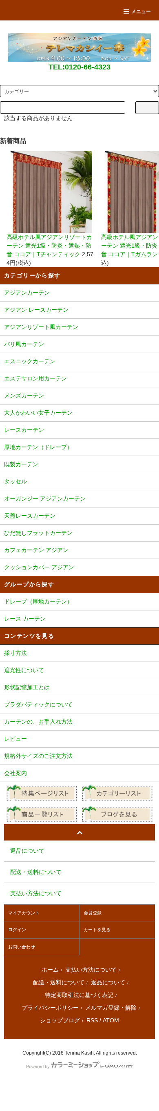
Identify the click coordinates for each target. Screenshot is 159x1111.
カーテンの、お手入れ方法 (38, 721)
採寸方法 (15, 653)
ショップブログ (60, 1020)
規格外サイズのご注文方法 (38, 756)
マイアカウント (24, 912)
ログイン (17, 929)
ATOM (111, 1020)
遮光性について (24, 670)
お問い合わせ (21, 946)
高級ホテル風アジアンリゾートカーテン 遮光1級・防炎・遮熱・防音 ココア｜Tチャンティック (49, 245)
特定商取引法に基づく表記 (79, 995)
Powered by (38, 1066)
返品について (108, 982)
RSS (92, 1020)
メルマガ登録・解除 (111, 1007)
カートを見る (97, 929)
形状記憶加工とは (27, 687)
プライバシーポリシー (50, 1007)
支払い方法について (91, 969)
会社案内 (15, 773)
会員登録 (93, 912)
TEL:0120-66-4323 (79, 67)
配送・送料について (58, 982)
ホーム (50, 969)
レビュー (15, 738)
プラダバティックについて (38, 704)
